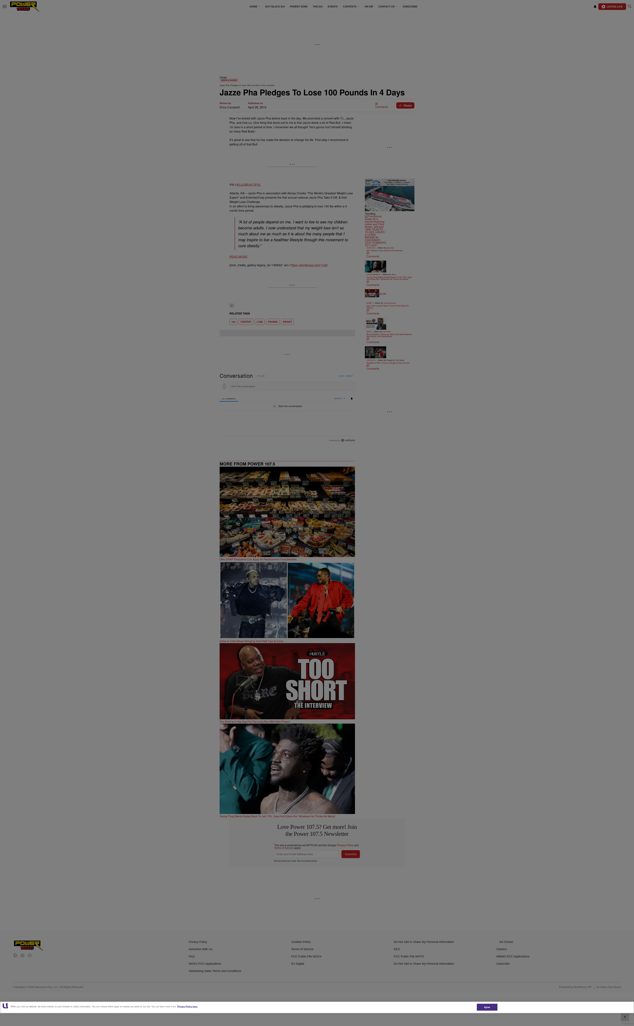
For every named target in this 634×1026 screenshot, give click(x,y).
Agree (487, 1007)
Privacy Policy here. (187, 1006)
